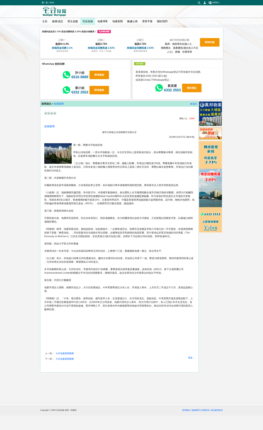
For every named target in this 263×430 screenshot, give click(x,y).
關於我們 (162, 21)
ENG (52, 2)
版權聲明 (196, 410)
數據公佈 (132, 21)
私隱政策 (205, 410)
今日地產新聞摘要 (65, 353)
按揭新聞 (59, 103)
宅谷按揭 (87, 21)
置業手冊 (147, 21)
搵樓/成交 (57, 21)
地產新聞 (117, 21)
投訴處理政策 (217, 410)
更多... (191, 357)
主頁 (44, 21)
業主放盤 (73, 21)
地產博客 (102, 21)
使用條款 (186, 410)
